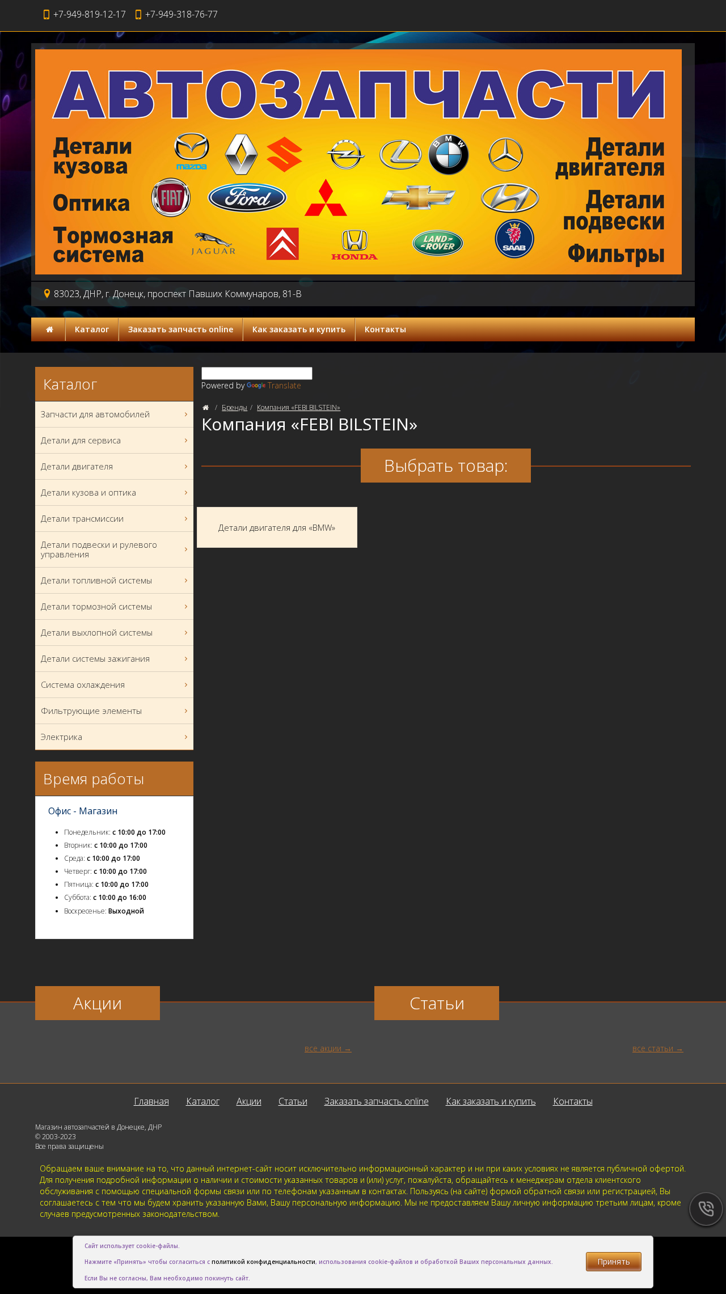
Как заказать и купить (298, 329)
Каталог (92, 329)
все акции (323, 1048)
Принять (613, 1261)
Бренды (234, 407)
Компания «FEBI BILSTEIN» (298, 407)
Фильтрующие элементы (91, 710)
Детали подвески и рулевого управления (99, 549)
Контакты (385, 329)
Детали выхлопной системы (97, 632)
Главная (151, 1101)
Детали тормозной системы (96, 606)
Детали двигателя (77, 466)
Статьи (292, 1101)
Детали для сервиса (81, 440)
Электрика (61, 736)
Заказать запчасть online (180, 329)
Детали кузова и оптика (88, 492)
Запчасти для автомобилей (95, 414)
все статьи (652, 1048)
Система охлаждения (83, 684)
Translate (284, 385)
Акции (249, 1101)
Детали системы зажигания (95, 658)
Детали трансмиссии (82, 518)
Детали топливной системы (96, 580)
